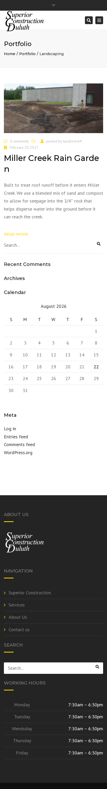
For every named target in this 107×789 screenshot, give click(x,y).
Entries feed (16, 437)
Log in (10, 429)
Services (17, 605)
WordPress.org (18, 452)
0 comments (19, 141)
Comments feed (19, 444)
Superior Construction (30, 593)
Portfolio (27, 53)
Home (9, 53)
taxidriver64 (72, 141)
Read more (16, 234)
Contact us (19, 629)
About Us (18, 617)
